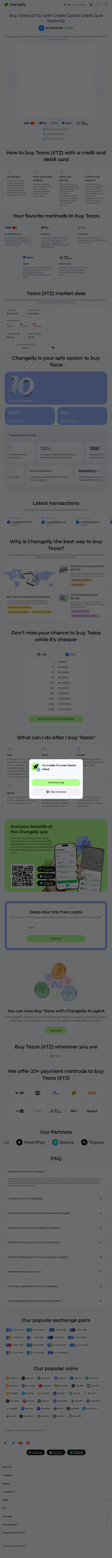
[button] (56, 782)
